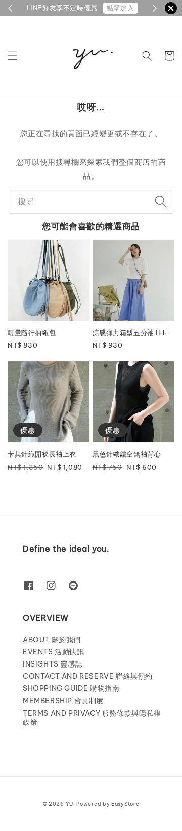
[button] (13, 56)
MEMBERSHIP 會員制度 (63, 700)
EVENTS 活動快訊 (53, 651)
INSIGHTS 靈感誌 (52, 664)
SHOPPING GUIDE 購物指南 (71, 688)
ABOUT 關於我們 (52, 639)
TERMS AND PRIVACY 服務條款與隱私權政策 (92, 718)
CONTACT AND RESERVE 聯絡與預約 (88, 676)
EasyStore (125, 804)
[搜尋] (161, 201)
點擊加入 (120, 8)
